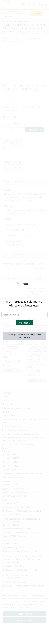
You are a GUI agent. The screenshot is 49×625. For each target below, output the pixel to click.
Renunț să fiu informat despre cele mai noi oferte (24, 336)
